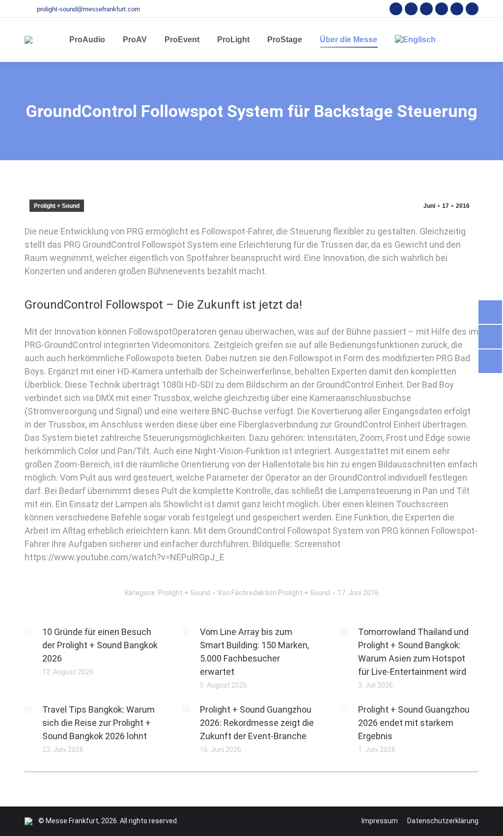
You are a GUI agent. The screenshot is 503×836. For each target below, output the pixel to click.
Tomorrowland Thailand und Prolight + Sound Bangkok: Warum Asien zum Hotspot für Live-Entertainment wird (413, 652)
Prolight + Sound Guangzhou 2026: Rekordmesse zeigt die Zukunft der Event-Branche (257, 722)
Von (274, 593)
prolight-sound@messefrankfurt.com (88, 9)
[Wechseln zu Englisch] (415, 40)
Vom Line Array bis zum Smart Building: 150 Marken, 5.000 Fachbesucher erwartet (254, 652)
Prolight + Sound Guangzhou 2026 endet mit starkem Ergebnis (414, 722)
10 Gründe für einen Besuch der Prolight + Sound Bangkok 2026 (100, 645)
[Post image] (28, 631)
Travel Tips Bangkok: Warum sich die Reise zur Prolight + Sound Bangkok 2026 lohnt (98, 722)
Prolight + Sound (57, 205)
